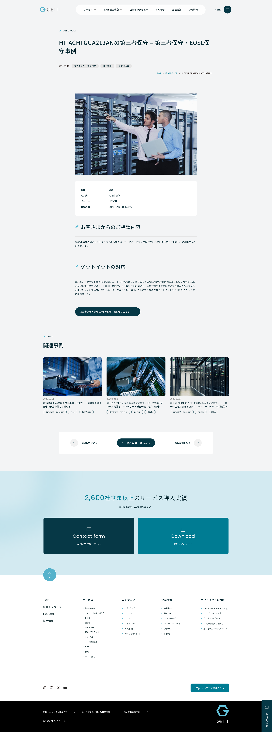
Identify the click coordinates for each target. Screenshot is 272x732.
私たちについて (171, 613)
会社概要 (168, 608)
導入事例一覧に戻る (139, 442)
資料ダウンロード (133, 633)
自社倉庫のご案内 (211, 618)
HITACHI (107, 66)
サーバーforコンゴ (212, 613)
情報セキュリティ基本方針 (55, 712)
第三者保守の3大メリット (215, 628)
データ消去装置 (91, 641)
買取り (87, 623)
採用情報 (193, 9)
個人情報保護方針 (132, 712)
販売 (87, 646)
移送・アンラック (92, 632)
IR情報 (167, 633)
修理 (87, 651)
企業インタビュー (139, 9)
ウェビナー (130, 623)
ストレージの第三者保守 (95, 613)
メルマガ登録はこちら (212, 688)
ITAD (87, 618)
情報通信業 (124, 66)
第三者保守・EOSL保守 (85, 66)
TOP (46, 600)
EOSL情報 (49, 614)
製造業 (150, 412)
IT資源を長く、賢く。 (213, 623)
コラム (128, 618)
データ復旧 (90, 656)
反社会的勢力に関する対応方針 (95, 712)
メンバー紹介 (170, 618)
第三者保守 (90, 608)
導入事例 (129, 628)
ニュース (129, 613)
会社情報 (176, 9)
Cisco (73, 412)
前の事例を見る (89, 442)
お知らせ (160, 9)
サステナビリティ (172, 623)
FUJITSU (137, 412)
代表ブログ (130, 608)
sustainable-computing (215, 608)
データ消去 (89, 627)
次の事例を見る (183, 442)
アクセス (168, 628)
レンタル (89, 636)
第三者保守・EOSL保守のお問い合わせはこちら (105, 311)
